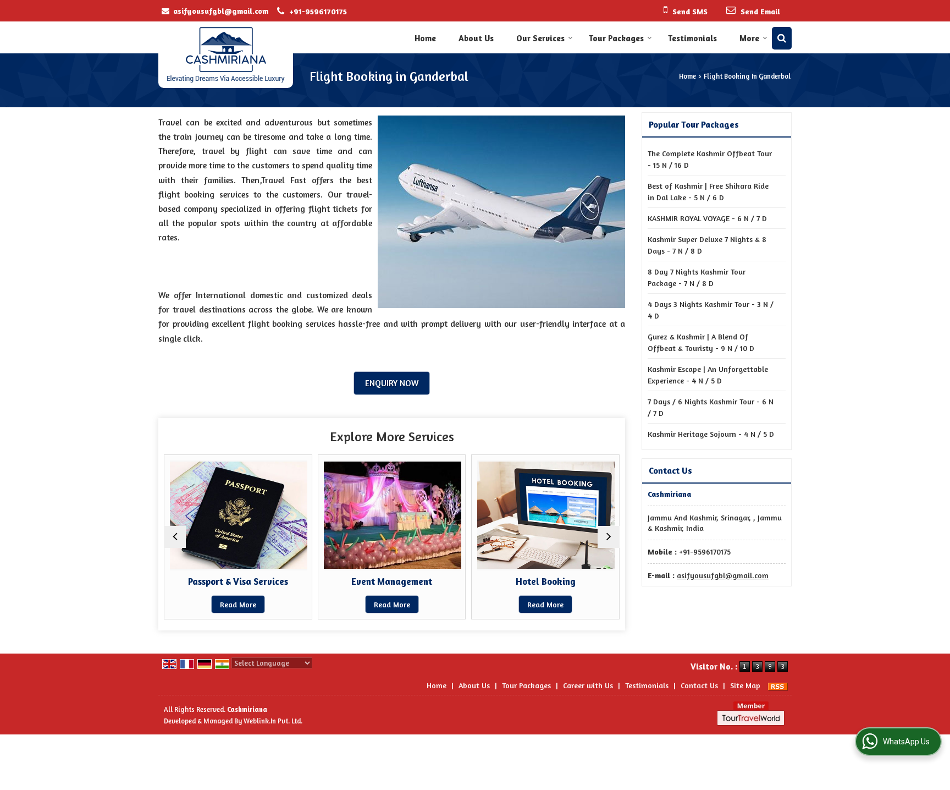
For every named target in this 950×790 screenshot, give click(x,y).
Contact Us (699, 685)
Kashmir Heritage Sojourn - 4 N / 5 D (711, 433)
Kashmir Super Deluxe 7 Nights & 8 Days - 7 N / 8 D (707, 244)
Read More (238, 604)
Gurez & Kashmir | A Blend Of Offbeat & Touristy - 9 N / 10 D (701, 342)
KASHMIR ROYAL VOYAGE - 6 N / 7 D (707, 218)
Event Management (391, 581)
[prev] (175, 537)
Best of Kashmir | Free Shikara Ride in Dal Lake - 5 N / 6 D (708, 191)
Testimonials (692, 38)
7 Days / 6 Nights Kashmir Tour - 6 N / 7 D (711, 407)
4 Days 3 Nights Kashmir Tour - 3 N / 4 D (711, 309)
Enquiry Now (391, 383)
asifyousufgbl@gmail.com (220, 10)
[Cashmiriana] (226, 55)
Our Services (540, 38)
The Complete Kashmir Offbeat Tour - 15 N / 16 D (710, 159)
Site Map (745, 685)
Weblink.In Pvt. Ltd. (273, 721)
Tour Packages (616, 38)
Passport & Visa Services (238, 581)
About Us (476, 38)
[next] (609, 537)
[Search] (782, 38)
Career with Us (588, 685)
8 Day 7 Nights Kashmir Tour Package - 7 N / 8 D (696, 277)
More (749, 38)
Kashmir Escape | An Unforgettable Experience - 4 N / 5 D (708, 374)
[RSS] (778, 685)
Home (425, 38)
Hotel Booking (546, 581)
